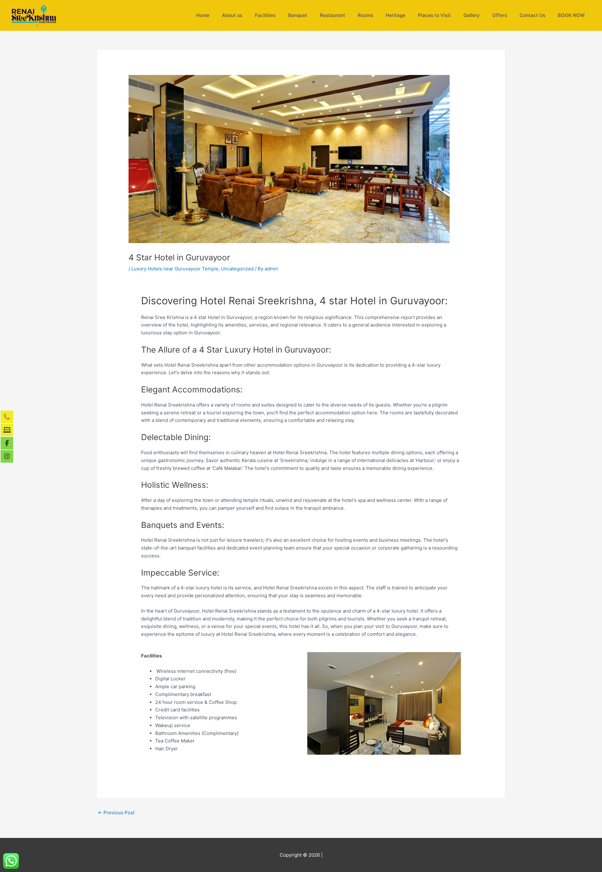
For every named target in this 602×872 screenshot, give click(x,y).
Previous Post (116, 813)
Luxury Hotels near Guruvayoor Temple (175, 269)
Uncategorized (237, 269)
